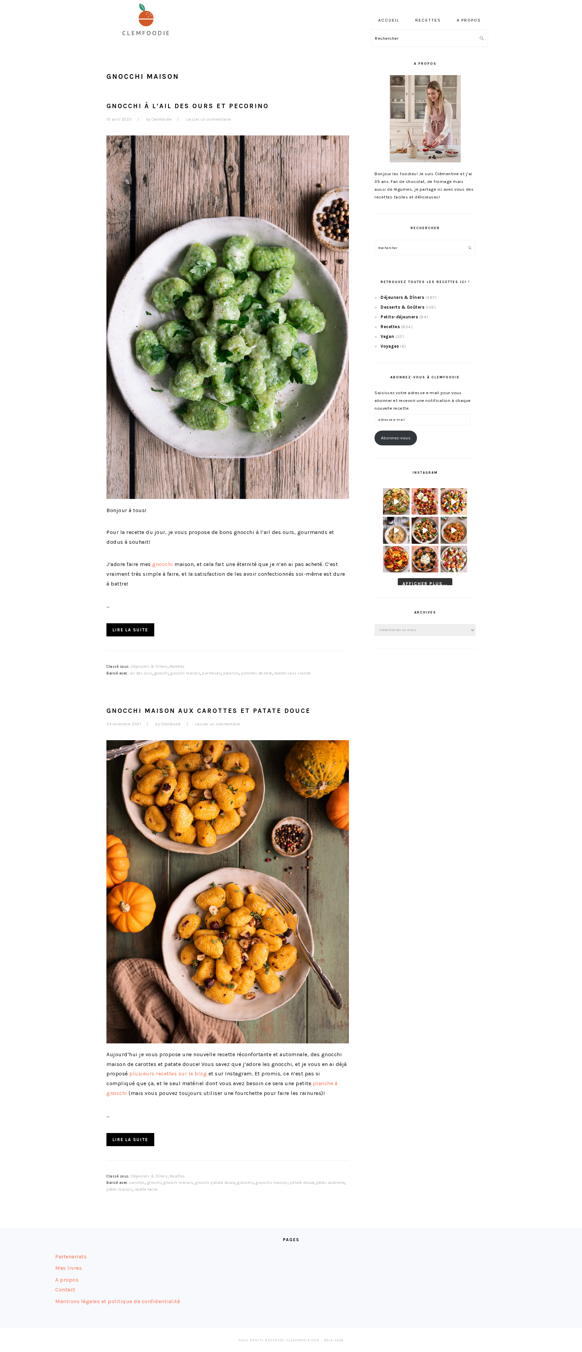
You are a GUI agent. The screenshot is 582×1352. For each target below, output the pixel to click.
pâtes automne (330, 1183)
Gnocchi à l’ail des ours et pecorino (187, 106)
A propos (66, 1280)
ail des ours (141, 673)
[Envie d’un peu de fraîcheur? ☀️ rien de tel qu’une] (454, 559)
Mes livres (68, 1268)
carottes (137, 1183)
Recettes (177, 666)
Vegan (387, 336)
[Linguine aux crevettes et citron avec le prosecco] (396, 530)
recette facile (145, 1189)
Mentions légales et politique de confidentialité (117, 1301)
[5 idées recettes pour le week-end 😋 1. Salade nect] (396, 559)
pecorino (231, 673)
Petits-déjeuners (399, 316)
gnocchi (162, 564)
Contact (65, 1289)
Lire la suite (130, 629)
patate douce (302, 1183)
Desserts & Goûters (402, 307)
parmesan (211, 673)
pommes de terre (256, 673)
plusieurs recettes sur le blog (168, 1073)
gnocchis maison (272, 1183)
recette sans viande (292, 673)
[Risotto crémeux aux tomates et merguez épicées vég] (454, 530)
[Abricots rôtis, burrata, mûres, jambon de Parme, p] (425, 559)
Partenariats (71, 1256)
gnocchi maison (185, 673)
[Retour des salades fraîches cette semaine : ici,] (454, 501)
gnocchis (245, 1183)
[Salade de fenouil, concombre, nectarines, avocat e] (396, 501)
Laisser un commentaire (208, 119)
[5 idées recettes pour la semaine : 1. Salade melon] (425, 501)
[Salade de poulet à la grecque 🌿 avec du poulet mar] (425, 530)
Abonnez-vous (396, 437)
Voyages (390, 346)
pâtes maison (119, 1189)
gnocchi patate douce (215, 1183)
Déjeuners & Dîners (149, 666)
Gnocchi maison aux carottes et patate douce (208, 711)
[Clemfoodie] (148, 40)
